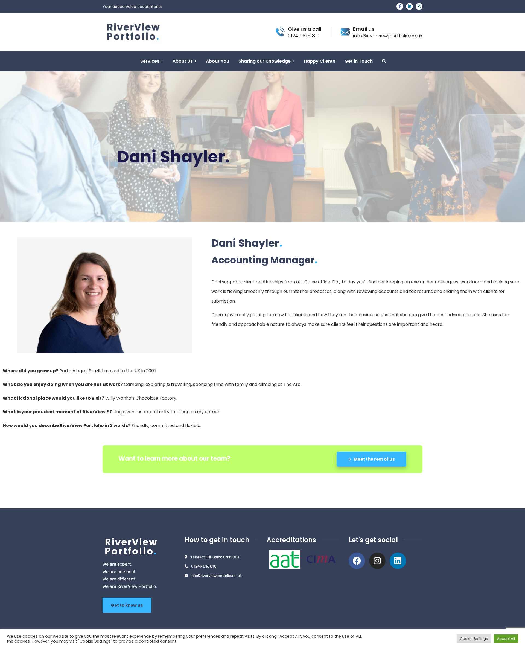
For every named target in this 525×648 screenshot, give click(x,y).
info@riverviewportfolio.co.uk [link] (216, 575)
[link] (399, 6)
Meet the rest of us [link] (374, 459)
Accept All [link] (506, 638)
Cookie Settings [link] (474, 638)
